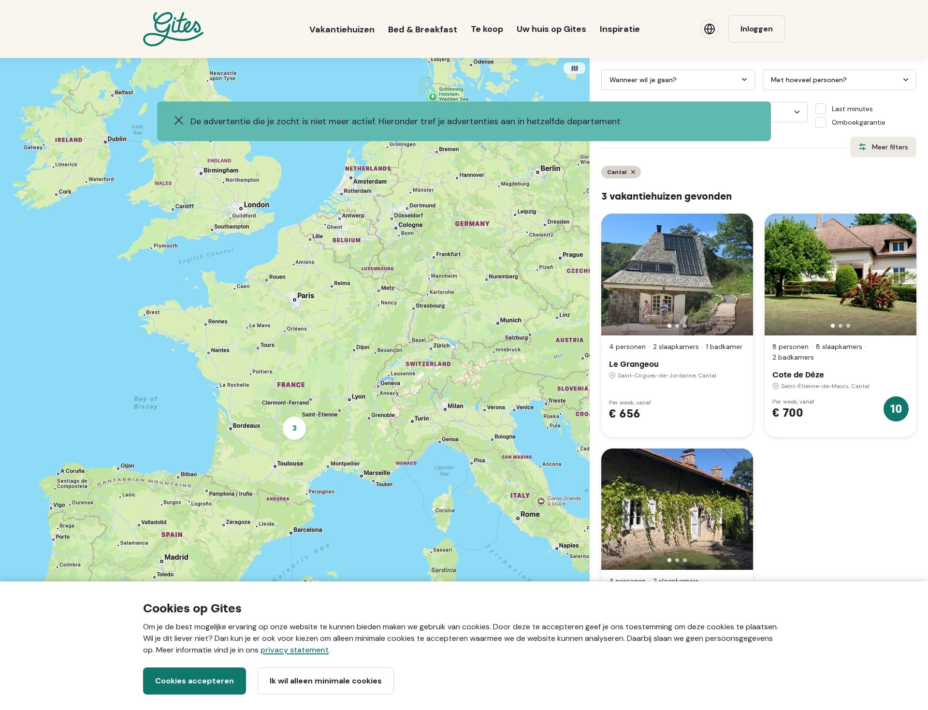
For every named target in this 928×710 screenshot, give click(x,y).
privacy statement (295, 650)
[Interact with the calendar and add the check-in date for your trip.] (605, 79)
